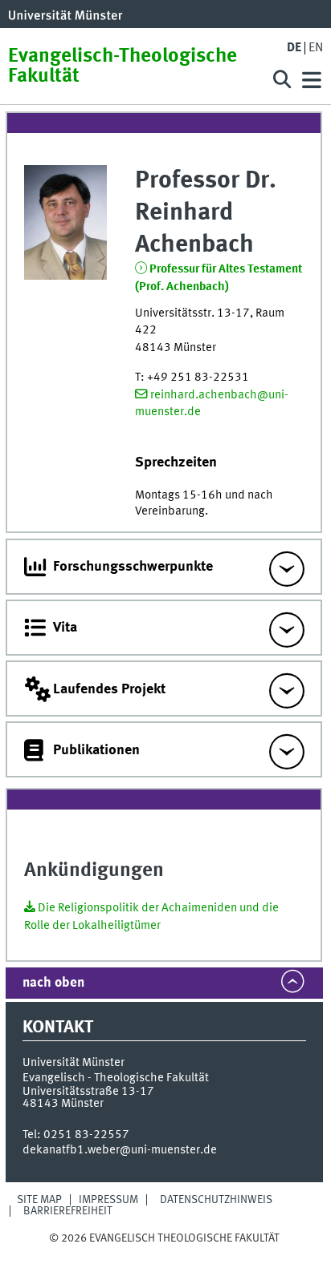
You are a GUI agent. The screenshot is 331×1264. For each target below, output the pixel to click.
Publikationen (96, 750)
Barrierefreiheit (67, 1211)
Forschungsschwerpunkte (133, 566)
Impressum (108, 1199)
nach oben (53, 983)
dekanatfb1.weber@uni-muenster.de (119, 1150)
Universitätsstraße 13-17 (88, 1091)
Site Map (39, 1199)
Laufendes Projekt (109, 689)
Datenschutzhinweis (216, 1199)
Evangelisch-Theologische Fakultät (122, 66)
